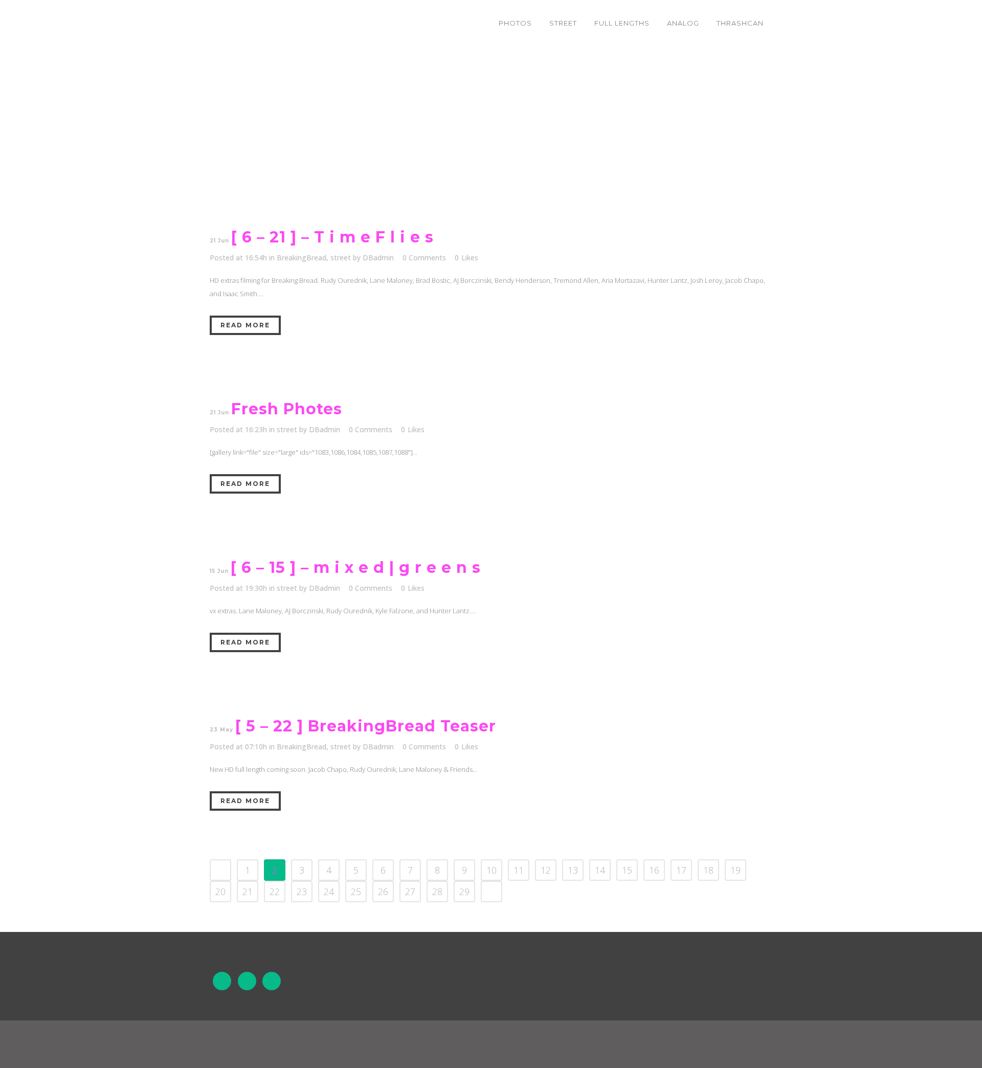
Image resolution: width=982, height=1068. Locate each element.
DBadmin (378, 257)
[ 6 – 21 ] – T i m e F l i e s (332, 237)
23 (302, 891)
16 (654, 870)
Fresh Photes (286, 408)
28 (437, 891)
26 (383, 891)
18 (708, 870)
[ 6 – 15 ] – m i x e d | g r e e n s (356, 567)
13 (573, 870)
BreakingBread (301, 257)
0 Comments (424, 257)
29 (464, 891)
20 (220, 891)
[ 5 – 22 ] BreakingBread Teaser (365, 726)
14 (600, 870)
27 (410, 891)
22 (275, 891)
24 (329, 891)
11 (519, 870)
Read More (245, 325)
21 (247, 891)
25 (356, 891)
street (340, 257)
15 (627, 870)
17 (681, 870)
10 (491, 870)
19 (735, 870)
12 (546, 870)
